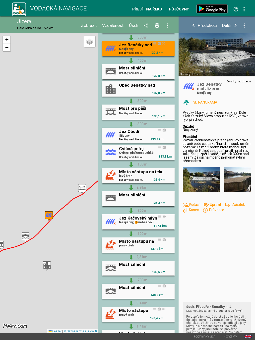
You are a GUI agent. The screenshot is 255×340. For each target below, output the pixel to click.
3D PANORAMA (205, 102)
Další (226, 25)
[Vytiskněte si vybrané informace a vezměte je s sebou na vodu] (157, 25)
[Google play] (213, 8)
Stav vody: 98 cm (189, 74)
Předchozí (207, 25)
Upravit (216, 205)
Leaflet (57, 331)
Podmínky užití (205, 336)
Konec (194, 210)
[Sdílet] (146, 25)
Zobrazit (89, 25)
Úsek (133, 25)
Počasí (194, 205)
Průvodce (216, 210)
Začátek (238, 205)
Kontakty (230, 336)
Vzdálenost (113, 25)
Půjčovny (179, 9)
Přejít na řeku (147, 9)
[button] (82, 189)
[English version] (248, 336)
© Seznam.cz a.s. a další (80, 331)
